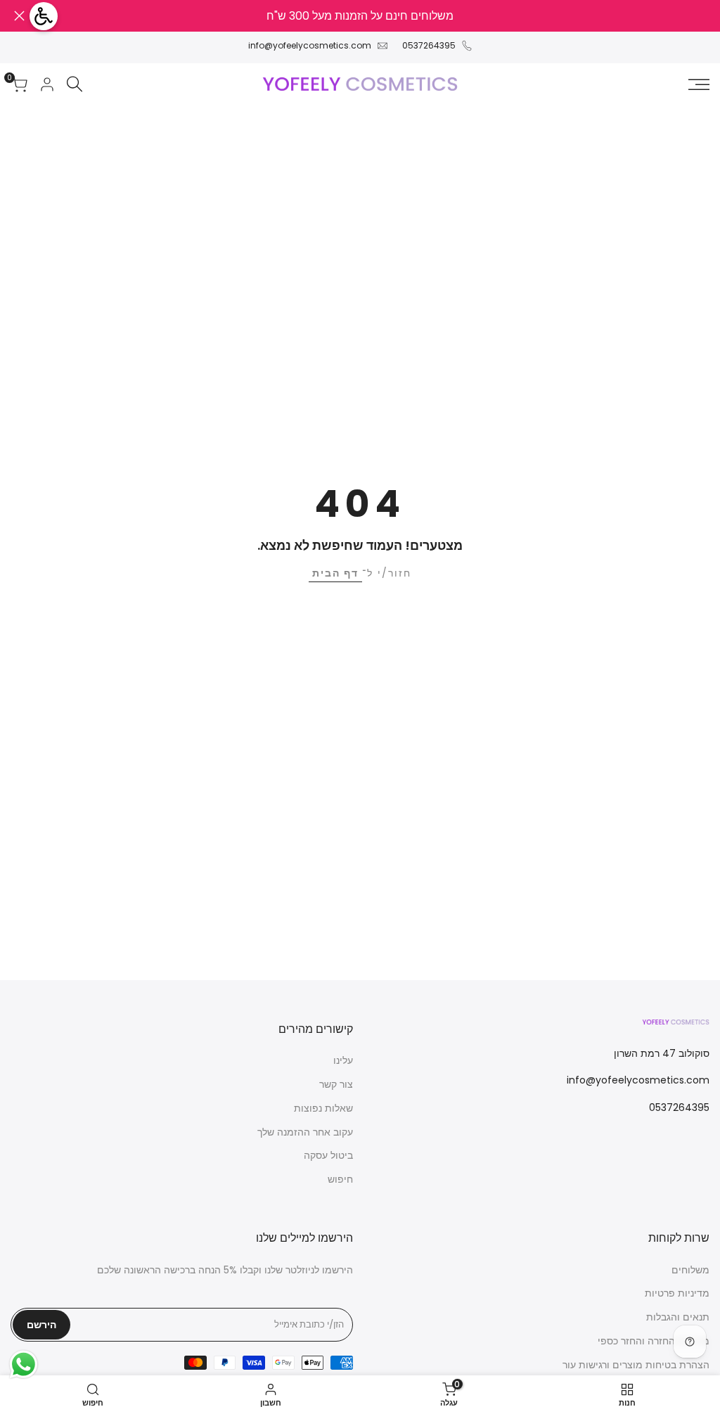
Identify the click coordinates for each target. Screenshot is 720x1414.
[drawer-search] (74, 84)
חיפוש (340, 1179)
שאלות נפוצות (323, 1108)
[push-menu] (698, 84)
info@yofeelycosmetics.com (309, 45)
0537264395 (429, 45)
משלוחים (690, 1270)
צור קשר (336, 1084)
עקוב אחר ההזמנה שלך (305, 1132)
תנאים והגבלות (677, 1317)
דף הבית (335, 573)
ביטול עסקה (328, 1155)
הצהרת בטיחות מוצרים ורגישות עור (635, 1365)
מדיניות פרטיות (677, 1293)
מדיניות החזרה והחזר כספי (653, 1341)
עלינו (343, 1060)
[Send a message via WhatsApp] (23, 1364)
